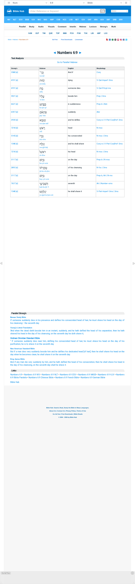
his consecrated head (72, 320)
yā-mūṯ (42, 84)
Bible (9, 39)
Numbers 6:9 (16, 374)
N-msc (100, 128)
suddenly (35, 351)
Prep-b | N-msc (103, 159)
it (35, 344)
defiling (50, 341)
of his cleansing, (25, 365)
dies (33, 320)
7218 (13, 128)
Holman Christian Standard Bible (25, 338)
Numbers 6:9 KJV (106, 374)
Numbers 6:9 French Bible (67, 377)
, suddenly (62, 330)
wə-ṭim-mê (44, 123)
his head (107, 320)
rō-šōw (42, 155)
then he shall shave (105, 362)
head (104, 341)
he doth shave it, (76, 333)
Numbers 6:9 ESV (68, 374)
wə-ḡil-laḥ (44, 147)
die (26, 362)
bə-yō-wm (44, 163)
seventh (46, 344)
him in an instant (49, 330)
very (29, 351)
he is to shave (27, 344)
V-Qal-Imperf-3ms (105, 80)
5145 (13, 136)
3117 (13, 159)
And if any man (17, 362)
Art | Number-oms (104, 183)
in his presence (43, 320)
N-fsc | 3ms (102, 167)
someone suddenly (21, 320)
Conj (99, 72)
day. (37, 323)
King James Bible (17, 359)
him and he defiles (56, 351)
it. (65, 365)
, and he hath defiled (76, 330)
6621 (13, 104)
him (44, 341)
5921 (13, 96)
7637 (13, 183)
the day (114, 341)
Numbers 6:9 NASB (87, 374)
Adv (98, 112)
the (40, 344)
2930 (13, 120)
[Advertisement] (67, 254)
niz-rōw (43, 139)
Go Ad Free (6, 573)
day (66, 333)
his (56, 341)
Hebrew (15, 39)
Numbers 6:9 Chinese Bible (41, 377)
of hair (79, 341)
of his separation (103, 330)
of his (122, 341)
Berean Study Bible (18, 317)
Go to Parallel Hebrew (67, 62)
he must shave (96, 320)
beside (37, 330)
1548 (13, 144)
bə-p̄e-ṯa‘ (43, 108)
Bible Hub (14, 382)
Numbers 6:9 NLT (50, 374)
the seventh (30, 323)
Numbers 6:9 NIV (32, 374)
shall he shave (57, 365)
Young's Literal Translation (21, 328)
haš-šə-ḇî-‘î (44, 187)
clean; (34, 354)
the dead (24, 330)
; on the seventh (57, 333)
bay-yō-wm (44, 179)
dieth (31, 330)
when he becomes (22, 354)
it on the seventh (58, 354)
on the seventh (40, 365)
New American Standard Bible (22, 349)
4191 (13, 80)
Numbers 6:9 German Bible (93, 377)
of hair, (85, 320)
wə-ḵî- (42, 76)
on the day (117, 320)
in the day (30, 333)
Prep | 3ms (101, 96)
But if (12, 351)
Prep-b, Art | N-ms (104, 175)
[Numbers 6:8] (3, 269)
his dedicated (71, 351)
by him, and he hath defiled (54, 362)
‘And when (15, 330)
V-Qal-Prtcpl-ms (104, 88)
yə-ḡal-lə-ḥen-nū (46, 195)
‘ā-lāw (42, 100)
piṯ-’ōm (43, 115)
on (109, 341)
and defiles (56, 320)
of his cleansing (42, 333)
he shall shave (43, 354)
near (40, 341)
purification (15, 344)
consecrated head (67, 341)
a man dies (21, 351)
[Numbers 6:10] (131, 269)
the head (90, 330)
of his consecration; (86, 362)
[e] (17, 72)
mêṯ (41, 92)
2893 (13, 167)
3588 (13, 72)
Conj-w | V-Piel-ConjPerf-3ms (110, 120)
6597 (13, 112)
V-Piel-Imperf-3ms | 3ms (107, 191)
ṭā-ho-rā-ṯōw (45, 171)
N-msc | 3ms (102, 136)
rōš (41, 131)
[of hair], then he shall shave (97, 351)
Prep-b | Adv (102, 104)
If (11, 320)
